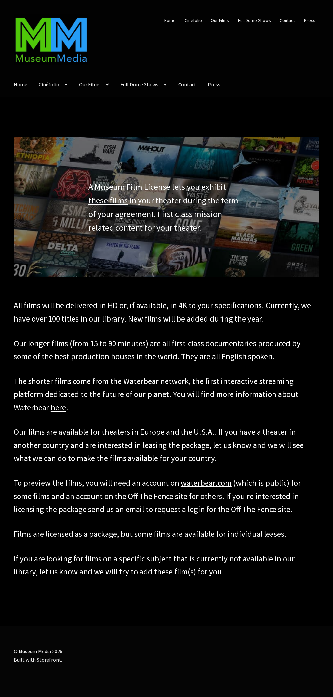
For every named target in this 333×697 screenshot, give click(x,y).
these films (108, 200)
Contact (287, 20)
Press (309, 20)
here (58, 407)
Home (170, 20)
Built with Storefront (37, 659)
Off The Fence (150, 496)
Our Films (220, 20)
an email (129, 509)
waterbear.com (206, 483)
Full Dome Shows (254, 20)
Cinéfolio (193, 20)
